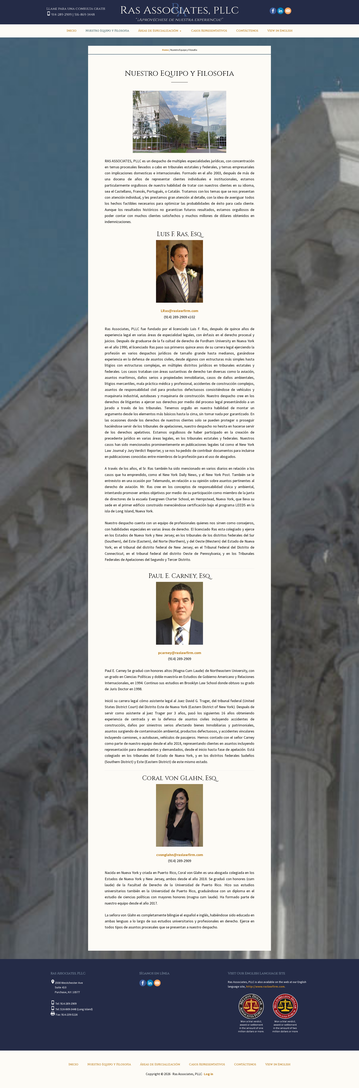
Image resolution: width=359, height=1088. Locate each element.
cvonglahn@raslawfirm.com (179, 854)
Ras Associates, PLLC (179, 11)
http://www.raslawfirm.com (265, 986)
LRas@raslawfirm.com (179, 310)
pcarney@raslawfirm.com (179, 652)
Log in (208, 1074)
